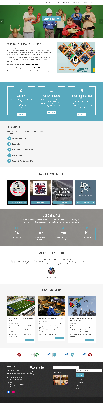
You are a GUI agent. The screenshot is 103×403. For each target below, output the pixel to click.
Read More (21, 114)
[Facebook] (8, 392)
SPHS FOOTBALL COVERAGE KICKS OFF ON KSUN (21, 319)
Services (85, 3)
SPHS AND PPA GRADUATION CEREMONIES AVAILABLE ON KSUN (81, 319)
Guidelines (79, 383)
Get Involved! (76, 3)
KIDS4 (58, 3)
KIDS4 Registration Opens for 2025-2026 (51, 318)
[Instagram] (13, 392)
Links (77, 388)
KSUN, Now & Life (49, 3)
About (92, 3)
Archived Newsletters (83, 380)
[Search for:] (66, 367)
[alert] (40, 373)
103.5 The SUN (66, 3)
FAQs (77, 385)
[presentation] (2, 21)
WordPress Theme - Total (47, 400)
